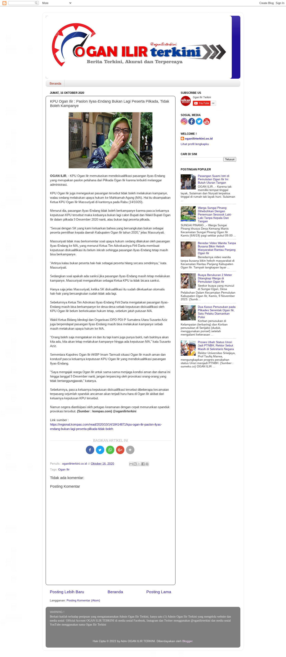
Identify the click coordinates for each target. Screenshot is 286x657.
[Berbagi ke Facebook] (143, 464)
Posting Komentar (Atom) (83, 600)
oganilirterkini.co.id (199, 138)
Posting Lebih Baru (67, 592)
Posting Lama (158, 592)
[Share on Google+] (120, 450)
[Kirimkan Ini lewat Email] (131, 464)
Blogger (187, 641)
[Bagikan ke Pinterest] (147, 464)
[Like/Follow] (191, 123)
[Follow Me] (184, 123)
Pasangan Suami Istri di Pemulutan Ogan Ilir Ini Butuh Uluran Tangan (213, 179)
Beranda (55, 83)
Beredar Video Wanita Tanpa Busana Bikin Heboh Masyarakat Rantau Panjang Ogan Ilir (217, 248)
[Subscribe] (206, 123)
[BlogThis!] (135, 464)
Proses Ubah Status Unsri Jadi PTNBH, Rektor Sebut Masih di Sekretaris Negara (216, 345)
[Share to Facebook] (90, 450)
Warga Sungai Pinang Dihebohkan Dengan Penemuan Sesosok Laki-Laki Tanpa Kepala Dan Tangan (215, 214)
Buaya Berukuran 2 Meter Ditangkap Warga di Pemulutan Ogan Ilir (215, 278)
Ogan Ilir (64, 469)
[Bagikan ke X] (100, 450)
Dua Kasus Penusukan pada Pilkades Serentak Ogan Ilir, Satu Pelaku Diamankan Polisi (217, 312)
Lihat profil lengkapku (195, 144)
